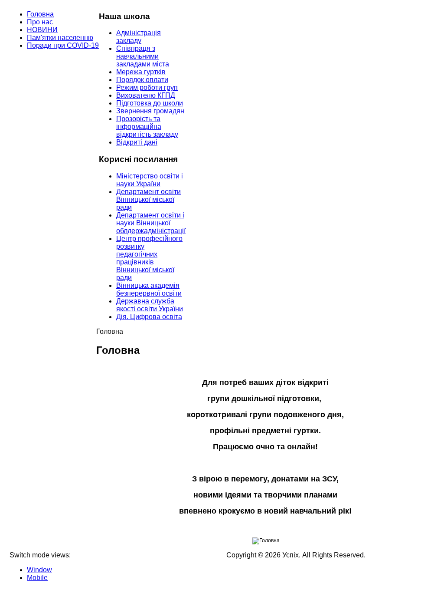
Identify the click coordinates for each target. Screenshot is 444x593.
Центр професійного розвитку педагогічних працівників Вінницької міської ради (149, 258)
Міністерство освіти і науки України (149, 180)
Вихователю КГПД (145, 95)
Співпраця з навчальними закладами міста (142, 56)
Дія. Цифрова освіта (149, 316)
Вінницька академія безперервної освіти (149, 289)
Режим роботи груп (147, 87)
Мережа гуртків (141, 72)
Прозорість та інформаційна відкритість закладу (147, 126)
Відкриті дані (136, 142)
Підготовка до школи (149, 103)
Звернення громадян (150, 111)
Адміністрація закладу (138, 36)
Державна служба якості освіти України (149, 305)
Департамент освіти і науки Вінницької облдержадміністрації (151, 222)
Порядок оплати (142, 79)
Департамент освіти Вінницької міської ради (148, 199)
